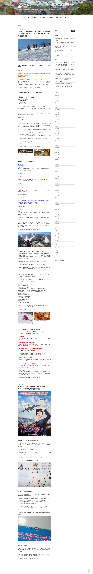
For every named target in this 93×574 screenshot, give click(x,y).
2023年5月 (57, 147)
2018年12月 (57, 197)
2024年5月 (57, 128)
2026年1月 (57, 100)
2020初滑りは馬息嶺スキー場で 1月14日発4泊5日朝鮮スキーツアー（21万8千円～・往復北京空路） (34, 33)
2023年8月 (57, 140)
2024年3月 (57, 133)
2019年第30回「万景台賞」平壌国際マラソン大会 (64, 83)
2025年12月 (57, 102)
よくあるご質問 (43, 17)
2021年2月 (57, 154)
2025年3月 (57, 121)
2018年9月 (57, 204)
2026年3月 (57, 95)
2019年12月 (57, 169)
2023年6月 (57, 145)
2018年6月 (57, 211)
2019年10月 (57, 173)
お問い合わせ (58, 17)
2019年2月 (57, 192)
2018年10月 (57, 202)
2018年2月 (57, 221)
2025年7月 (57, 114)
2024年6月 (57, 126)
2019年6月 (57, 183)
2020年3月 (57, 164)
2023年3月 (57, 152)
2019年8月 (57, 178)
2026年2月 (57, 97)
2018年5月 (57, 214)
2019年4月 (57, 188)
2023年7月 (57, 142)
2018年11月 (57, 199)
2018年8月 (57, 207)
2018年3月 (57, 218)
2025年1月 (57, 123)
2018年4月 (57, 216)
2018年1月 (57, 223)
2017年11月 (57, 228)
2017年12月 (57, 226)
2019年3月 (57, 190)
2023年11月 (57, 138)
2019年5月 (57, 185)
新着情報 (56, 252)
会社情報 (56, 250)
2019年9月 (57, 176)
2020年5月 (57, 159)
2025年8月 (57, 112)
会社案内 (65, 17)
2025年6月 (57, 116)
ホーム (19, 17)
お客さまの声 (35, 17)
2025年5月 (57, 119)
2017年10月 (57, 230)
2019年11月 (57, 171)
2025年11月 (57, 104)
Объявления (57, 81)
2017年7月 (57, 235)
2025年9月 (57, 109)
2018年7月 (57, 209)
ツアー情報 (57, 247)
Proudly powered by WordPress (24, 571)
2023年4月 (57, 150)
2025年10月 (57, 107)
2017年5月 (57, 237)
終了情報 (56, 254)
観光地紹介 (51, 17)
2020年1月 (57, 166)
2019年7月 (57, 180)
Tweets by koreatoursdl (59, 260)
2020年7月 (57, 157)
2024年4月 (57, 131)
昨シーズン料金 (31, 134)
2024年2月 (57, 135)
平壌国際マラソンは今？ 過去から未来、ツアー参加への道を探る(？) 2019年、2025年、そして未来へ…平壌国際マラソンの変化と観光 (65, 86)
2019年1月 (57, 195)
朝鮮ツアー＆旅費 (26, 17)
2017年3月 (57, 240)
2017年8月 (57, 233)
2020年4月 (57, 161)
